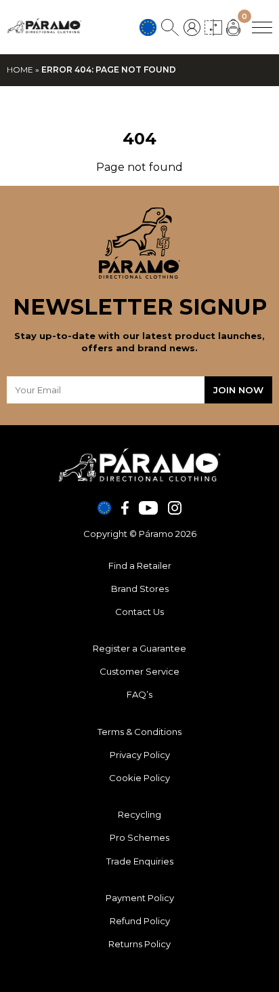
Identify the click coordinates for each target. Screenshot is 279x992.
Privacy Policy (140, 754)
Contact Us (139, 611)
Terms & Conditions (139, 731)
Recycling (139, 814)
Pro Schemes (139, 837)
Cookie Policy (139, 777)
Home (20, 69)
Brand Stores (140, 588)
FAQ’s (139, 694)
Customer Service (139, 671)
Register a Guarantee (139, 648)
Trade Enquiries (139, 861)
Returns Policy (139, 943)
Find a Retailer (139, 565)
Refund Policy (140, 920)
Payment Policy (140, 897)
